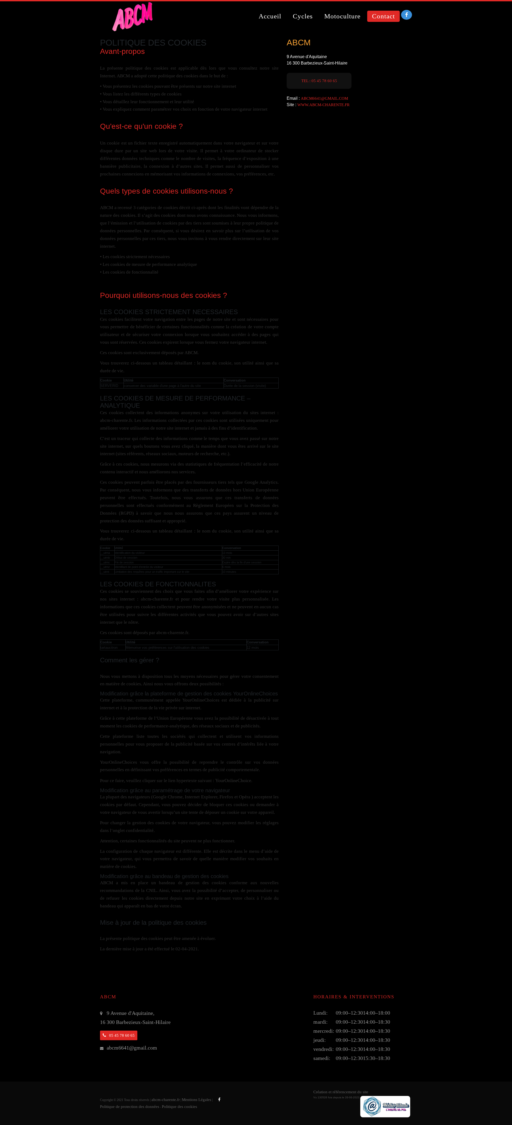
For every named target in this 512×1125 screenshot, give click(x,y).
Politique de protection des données (129, 1106)
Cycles (303, 16)
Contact (383, 16)
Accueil (270, 16)
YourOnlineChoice (233, 780)
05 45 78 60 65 (121, 1035)
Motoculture (342, 16)
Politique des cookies (179, 1106)
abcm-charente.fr (165, 1100)
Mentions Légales (196, 1100)
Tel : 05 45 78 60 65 (319, 81)
